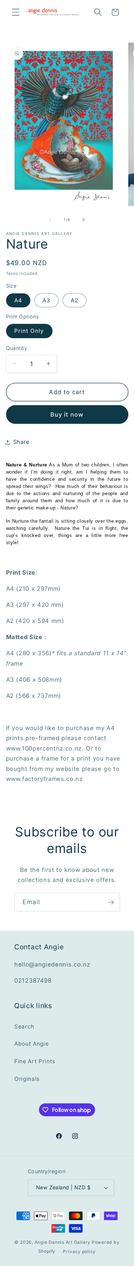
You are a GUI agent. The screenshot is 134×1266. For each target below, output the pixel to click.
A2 (74, 300)
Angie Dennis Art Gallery (62, 1242)
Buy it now (67, 414)
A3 (46, 300)
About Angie (31, 1043)
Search (24, 1026)
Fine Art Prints (34, 1061)
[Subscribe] (110, 902)
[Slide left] (50, 219)
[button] (15, 12)
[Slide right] (83, 219)
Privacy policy (79, 1251)
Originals (27, 1078)
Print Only (29, 330)
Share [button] (21, 441)
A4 (18, 300)
